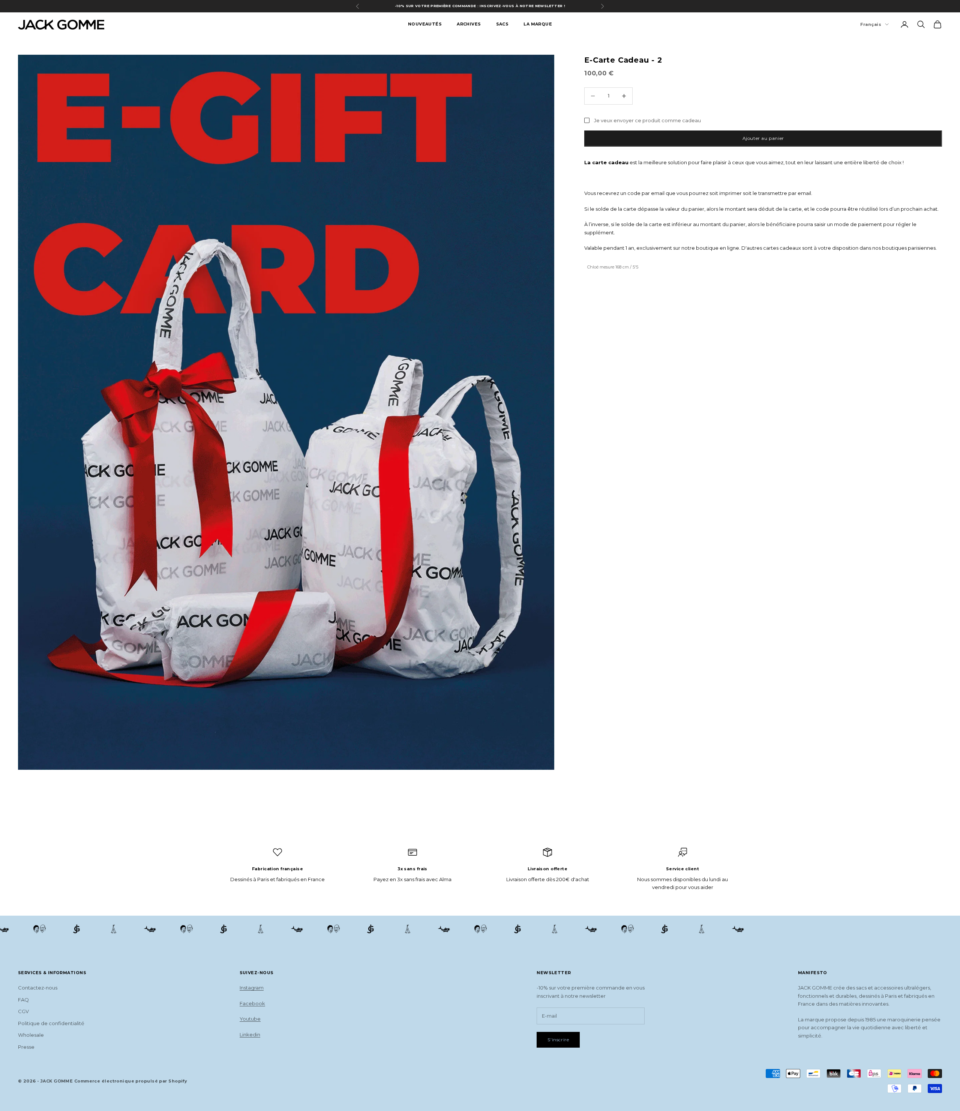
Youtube (250, 1019)
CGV (23, 1011)
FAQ (23, 1000)
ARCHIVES (469, 24)
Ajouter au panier (763, 138)
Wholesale (31, 1035)
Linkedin (250, 1035)
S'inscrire (558, 1039)
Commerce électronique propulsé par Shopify (130, 1081)
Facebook (252, 1003)
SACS (502, 24)
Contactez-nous (37, 988)
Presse (26, 1047)
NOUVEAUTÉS (425, 24)
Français (870, 24)
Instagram (252, 988)
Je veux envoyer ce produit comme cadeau (647, 120)
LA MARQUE (538, 24)
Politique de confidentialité (51, 1023)
